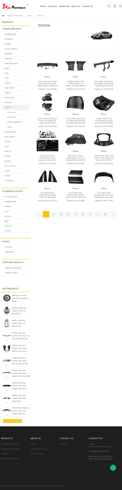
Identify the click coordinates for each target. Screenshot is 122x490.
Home (3, 15)
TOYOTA (30, 16)
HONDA (8, 156)
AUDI (7, 73)
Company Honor (36, 454)
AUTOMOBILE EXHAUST (12, 191)
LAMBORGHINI (10, 34)
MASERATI (9, 54)
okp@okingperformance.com (100, 446)
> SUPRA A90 (11, 112)
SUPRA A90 (40, 16)
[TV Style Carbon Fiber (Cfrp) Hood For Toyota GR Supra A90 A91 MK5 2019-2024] (104, 103)
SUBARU (8, 93)
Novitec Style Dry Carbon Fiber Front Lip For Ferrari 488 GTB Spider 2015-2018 (21, 336)
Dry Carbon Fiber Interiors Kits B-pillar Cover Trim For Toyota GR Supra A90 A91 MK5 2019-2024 (76, 197)
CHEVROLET (9, 180)
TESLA (7, 78)
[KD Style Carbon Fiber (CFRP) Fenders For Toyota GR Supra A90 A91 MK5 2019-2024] (75, 66)
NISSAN (8, 83)
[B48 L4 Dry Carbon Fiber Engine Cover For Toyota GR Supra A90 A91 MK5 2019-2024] (75, 140)
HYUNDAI (8, 102)
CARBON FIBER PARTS (15, 16)
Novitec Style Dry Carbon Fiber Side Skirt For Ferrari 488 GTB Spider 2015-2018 (21, 361)
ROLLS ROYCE (10, 166)
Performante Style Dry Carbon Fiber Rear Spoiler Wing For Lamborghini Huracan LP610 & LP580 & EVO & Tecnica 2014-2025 (20, 411)
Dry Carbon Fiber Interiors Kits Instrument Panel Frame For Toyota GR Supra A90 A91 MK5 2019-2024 (104, 197)
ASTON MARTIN (11, 49)
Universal (8, 247)
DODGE (7, 176)
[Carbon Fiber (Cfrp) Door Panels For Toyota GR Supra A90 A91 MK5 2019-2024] (47, 103)
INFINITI (8, 141)
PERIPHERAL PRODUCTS (13, 262)
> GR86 (8, 127)
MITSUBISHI (9, 98)
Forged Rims (10, 252)
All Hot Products (12, 421)
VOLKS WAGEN (10, 132)
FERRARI (8, 44)
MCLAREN (9, 39)
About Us (34, 444)
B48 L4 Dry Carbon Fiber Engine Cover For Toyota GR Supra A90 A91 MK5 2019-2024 (76, 159)
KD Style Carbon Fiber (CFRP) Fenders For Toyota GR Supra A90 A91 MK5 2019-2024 (76, 84)
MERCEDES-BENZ (11, 63)
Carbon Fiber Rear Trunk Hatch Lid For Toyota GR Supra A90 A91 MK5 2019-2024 (104, 159)
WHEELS (6, 241)
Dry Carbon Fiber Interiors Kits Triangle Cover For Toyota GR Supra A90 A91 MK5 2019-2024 (47, 197)
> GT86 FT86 (10, 117)
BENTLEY (8, 151)
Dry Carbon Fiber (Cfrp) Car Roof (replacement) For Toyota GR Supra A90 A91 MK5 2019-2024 (75, 122)
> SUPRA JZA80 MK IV (14, 122)
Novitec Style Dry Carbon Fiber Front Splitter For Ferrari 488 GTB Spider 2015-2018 (20, 348)
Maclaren (8, 216)
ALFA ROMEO (10, 137)
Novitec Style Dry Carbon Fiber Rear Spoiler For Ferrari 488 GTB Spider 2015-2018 (21, 373)
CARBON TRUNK (11, 273)
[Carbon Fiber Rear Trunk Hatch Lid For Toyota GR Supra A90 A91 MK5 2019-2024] (104, 140)
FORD (7, 146)
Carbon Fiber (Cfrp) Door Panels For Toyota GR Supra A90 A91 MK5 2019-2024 (47, 122)
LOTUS (7, 171)
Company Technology (38, 449)
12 (105, 214)
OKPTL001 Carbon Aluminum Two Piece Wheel (20, 298)
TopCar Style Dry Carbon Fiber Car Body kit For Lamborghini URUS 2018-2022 (19, 323)
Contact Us (64, 444)
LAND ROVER (10, 88)
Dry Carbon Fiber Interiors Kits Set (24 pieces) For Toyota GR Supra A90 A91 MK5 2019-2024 (47, 160)
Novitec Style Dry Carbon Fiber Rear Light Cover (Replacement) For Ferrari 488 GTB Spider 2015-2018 (19, 398)
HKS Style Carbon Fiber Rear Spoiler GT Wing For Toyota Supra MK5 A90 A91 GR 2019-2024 (104, 84)
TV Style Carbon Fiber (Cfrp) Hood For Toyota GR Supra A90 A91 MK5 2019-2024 (104, 122)
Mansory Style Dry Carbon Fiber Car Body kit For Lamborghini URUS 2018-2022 (19, 311)
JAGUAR (8, 161)
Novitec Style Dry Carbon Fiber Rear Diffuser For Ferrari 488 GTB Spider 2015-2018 (20, 386)
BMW (7, 68)
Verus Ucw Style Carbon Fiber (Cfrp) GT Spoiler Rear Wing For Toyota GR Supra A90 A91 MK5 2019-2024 (47, 85)
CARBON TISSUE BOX (13, 268)
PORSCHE (8, 58)
